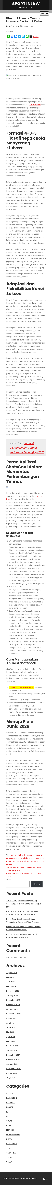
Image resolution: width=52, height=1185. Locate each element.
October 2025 (12, 1009)
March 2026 (11, 986)
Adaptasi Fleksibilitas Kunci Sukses (26, 855)
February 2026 (12, 991)
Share (35, 36)
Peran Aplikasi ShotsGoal (27, 861)
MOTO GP (10, 1130)
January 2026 (12, 995)
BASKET (9, 1107)
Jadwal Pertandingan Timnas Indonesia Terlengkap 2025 (27, 447)
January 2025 (12, 1050)
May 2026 (10, 977)
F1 (7, 1111)
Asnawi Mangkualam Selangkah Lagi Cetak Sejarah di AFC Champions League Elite (23, 903)
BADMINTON (11, 1098)
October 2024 (12, 1064)
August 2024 (11, 1073)
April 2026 (10, 981)
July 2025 (10, 1023)
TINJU (9, 1157)
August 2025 (11, 1018)
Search (9, 879)
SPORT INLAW (26, 3)
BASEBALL (10, 1102)
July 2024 (10, 1077)
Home (45, 1179)
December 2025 (13, 1000)
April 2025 (10, 1036)
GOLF (8, 1116)
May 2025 (10, 1032)
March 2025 (11, 1041)
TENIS (8, 1148)
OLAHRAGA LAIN (13, 1134)
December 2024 (13, 1055)
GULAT (9, 1120)
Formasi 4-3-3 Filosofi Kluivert (19, 858)
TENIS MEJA (11, 1152)
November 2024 (13, 1059)
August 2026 (11, 972)
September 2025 (13, 1013)
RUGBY (9, 1139)
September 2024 (13, 1068)
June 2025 (10, 1027)
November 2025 (13, 1004)
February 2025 (12, 1045)
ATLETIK (10, 1093)
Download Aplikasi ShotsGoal (21, 687)
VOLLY (9, 1162)
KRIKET (9, 1125)
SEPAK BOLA (28, 26)
